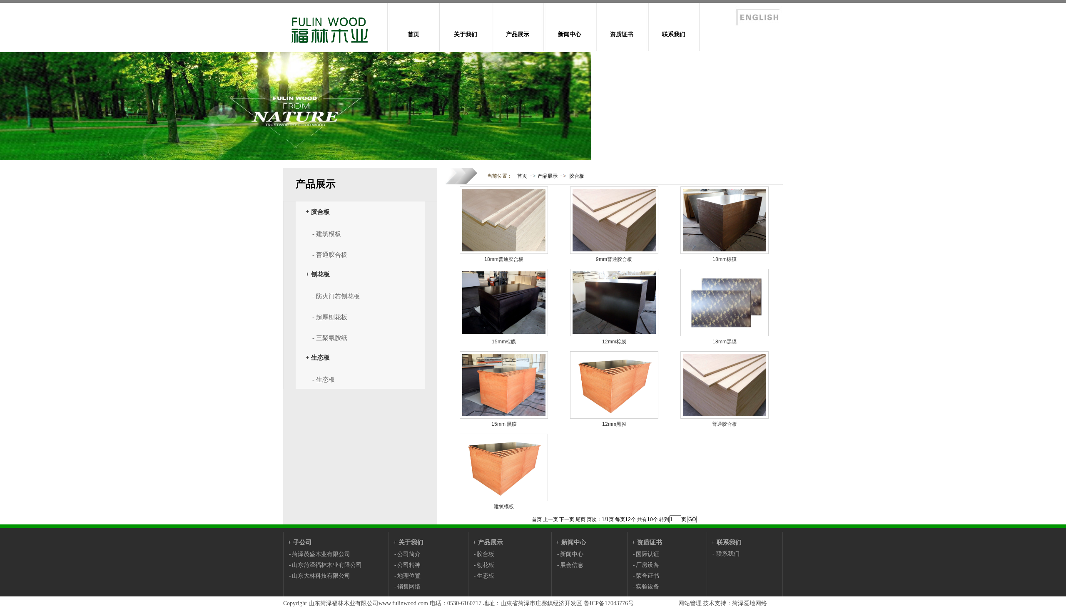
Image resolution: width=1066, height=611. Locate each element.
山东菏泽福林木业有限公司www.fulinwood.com (368, 603)
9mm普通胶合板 (614, 259)
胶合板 (576, 176)
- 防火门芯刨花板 (336, 296)
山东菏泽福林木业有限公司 (327, 565)
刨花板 (485, 565)
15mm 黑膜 (504, 424)
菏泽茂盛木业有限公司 (321, 554)
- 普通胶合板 (329, 254)
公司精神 (409, 565)
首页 (413, 34)
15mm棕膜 (504, 342)
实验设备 (647, 587)
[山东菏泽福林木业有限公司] (335, 48)
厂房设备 (647, 565)
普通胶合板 (724, 424)
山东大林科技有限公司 (321, 576)
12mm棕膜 (614, 342)
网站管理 (690, 603)
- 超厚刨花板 (329, 317)
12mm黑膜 (614, 424)
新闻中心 (569, 34)
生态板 (485, 576)
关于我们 (465, 34)
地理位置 (409, 576)
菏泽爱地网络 (749, 603)
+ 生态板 (318, 357)
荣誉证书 (647, 576)
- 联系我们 (726, 554)
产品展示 (517, 34)
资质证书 (621, 34)
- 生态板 (323, 379)
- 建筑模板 (326, 234)
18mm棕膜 (724, 259)
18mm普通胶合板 (503, 259)
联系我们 (673, 34)
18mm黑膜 (724, 342)
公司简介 (409, 554)
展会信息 (571, 565)
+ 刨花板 (318, 274)
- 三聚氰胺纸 (329, 338)
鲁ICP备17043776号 (609, 603)
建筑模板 (504, 506)
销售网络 (409, 587)
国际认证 (647, 554)
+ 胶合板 (318, 211)
